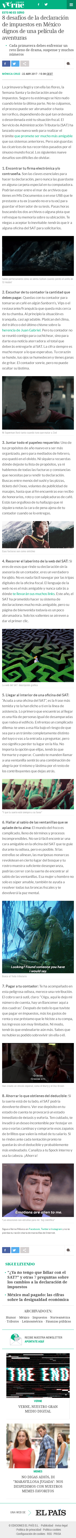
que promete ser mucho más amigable (43, 136)
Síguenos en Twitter (46, 4)
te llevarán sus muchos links (34, 594)
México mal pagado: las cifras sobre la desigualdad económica (38, 1297)
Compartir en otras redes (24, 64)
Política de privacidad (28, 1530)
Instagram (56, 1229)
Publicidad (47, 1525)
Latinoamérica (32, 1321)
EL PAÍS (51, 1512)
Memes (38, 1471)
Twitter (45, 1229)
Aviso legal (61, 1525)
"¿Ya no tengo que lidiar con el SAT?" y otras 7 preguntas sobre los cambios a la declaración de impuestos (38, 1279)
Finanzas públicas (58, 1321)
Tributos (13, 1321)
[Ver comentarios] (69, 64)
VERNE (38, 1401)
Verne (13, 4)
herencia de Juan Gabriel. (21, 330)
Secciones (71, 4)
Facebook (34, 1229)
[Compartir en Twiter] (15, 64)
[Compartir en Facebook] (6, 64)
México (24, 1317)
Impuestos (40, 1317)
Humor (11, 1317)
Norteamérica (60, 1317)
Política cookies (52, 1530)
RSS (49, 1534)
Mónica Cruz (11, 73)
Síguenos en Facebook (38, 4)
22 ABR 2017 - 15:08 (37, 73)
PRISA (57, 1534)
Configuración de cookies (30, 1534)
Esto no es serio (13, 12)
